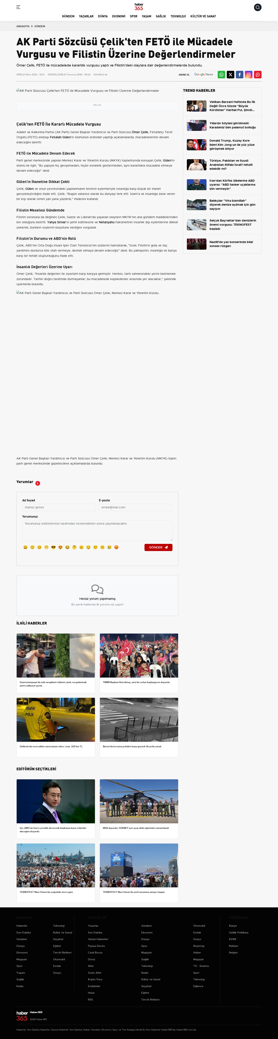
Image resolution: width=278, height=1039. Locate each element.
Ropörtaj (198, 946)
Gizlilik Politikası (238, 932)
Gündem (68, 16)
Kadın (19, 986)
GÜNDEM (39, 26)
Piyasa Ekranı (96, 946)
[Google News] (203, 74)
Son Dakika (23, 932)
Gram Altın (94, 972)
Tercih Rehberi (62, 952)
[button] (18, 8)
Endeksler (94, 986)
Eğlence (198, 986)
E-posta (104, 500)
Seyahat (58, 939)
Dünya (103, 16)
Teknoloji (178, 16)
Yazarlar (86, 16)
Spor (133, 16)
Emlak (57, 966)
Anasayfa (23, 26)
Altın (91, 966)
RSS (90, 999)
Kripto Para (95, 979)
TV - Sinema (201, 966)
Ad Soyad (28, 500)
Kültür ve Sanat (203, 16)
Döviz (91, 959)
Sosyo (57, 972)
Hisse (91, 992)
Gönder (156, 547)
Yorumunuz (30, 516)
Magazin (21, 959)
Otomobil (59, 959)
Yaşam (146, 16)
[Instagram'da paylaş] (249, 74)
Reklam (233, 946)
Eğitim (57, 946)
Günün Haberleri (98, 939)
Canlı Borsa (95, 952)
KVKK (232, 939)
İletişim (233, 952)
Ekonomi (118, 16)
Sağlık (161, 16)
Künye (233, 925)
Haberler (21, 925)
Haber (197, 952)
